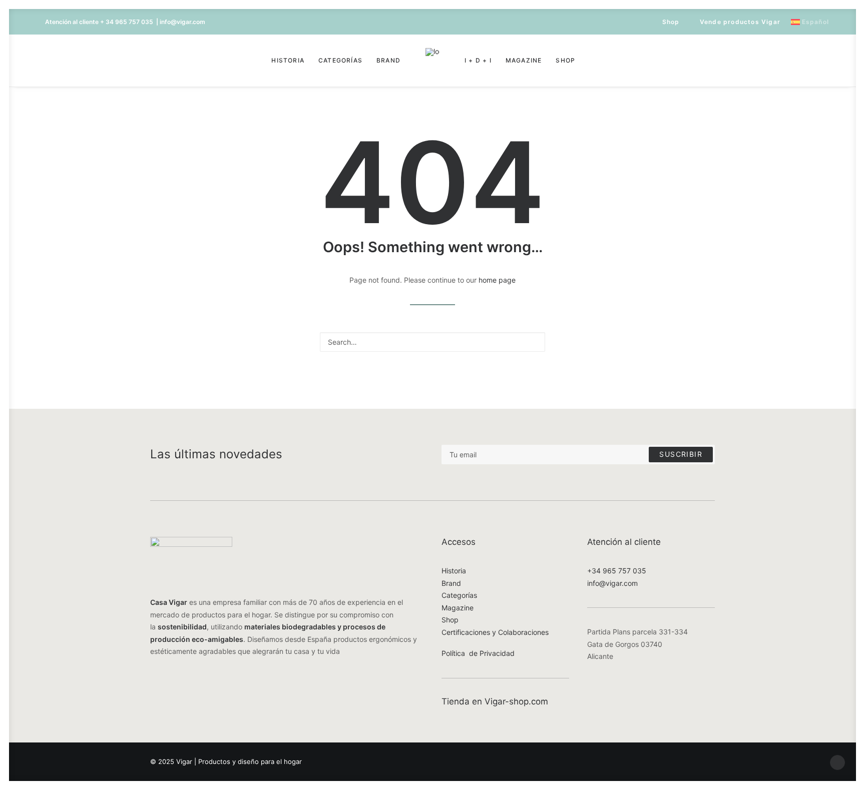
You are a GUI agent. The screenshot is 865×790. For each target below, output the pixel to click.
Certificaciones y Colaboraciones (495, 632)
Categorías (340, 60)
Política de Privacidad (478, 653)
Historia (287, 60)
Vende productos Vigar (740, 22)
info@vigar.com (612, 583)
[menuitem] (666, 22)
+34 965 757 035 (616, 570)
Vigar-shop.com (516, 701)
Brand (388, 60)
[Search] (432, 342)
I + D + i (478, 60)
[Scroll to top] (837, 761)
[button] (52, 61)
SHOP (565, 60)
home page (497, 280)
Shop (671, 22)
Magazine (524, 60)
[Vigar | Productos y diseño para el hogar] (432, 60)
